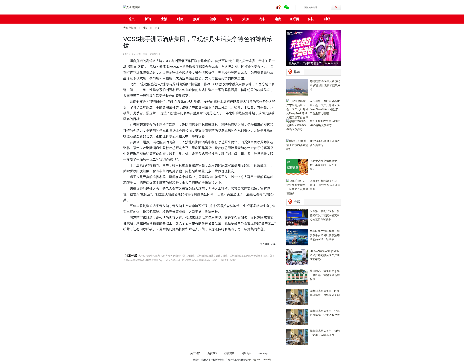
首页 (131, 19)
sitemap (263, 353)
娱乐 (196, 19)
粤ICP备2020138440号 (259, 359)
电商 (278, 19)
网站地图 (246, 353)
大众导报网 (129, 27)
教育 (229, 19)
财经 (327, 19)
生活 (164, 19)
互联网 (294, 19)
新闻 (147, 19)
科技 (311, 19)
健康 (213, 19)
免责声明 (212, 353)
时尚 (180, 19)
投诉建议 (229, 353)
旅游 (245, 19)
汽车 (262, 19)
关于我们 (195, 353)
